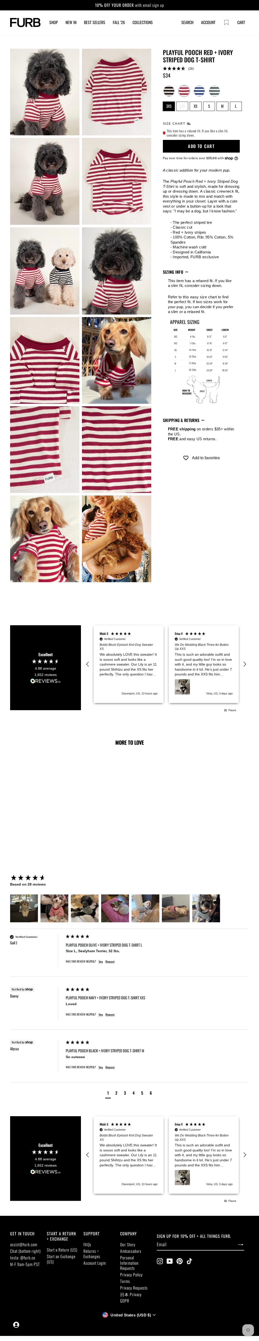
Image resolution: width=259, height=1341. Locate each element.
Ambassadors (130, 1251)
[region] (166, 664)
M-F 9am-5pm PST (25, 1264)
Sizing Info (173, 272)
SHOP (53, 22)
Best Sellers (94, 22)
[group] (36, 878)
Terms (125, 1281)
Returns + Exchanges (91, 1253)
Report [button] (110, 961)
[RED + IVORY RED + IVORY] (184, 91)
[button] (201, 69)
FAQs (87, 1244)
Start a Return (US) (62, 1250)
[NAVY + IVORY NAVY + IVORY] (199, 91)
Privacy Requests (134, 1288)
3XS (168, 106)
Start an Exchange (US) (61, 1259)
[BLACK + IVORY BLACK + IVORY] (169, 91)
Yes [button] (100, 961)
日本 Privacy (131, 1294)
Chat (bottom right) (25, 1251)
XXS (182, 106)
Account (208, 22)
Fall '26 (119, 22)
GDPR (124, 1301)
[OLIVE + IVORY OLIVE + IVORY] (214, 91)
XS (195, 106)
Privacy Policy (131, 1275)
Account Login (94, 1263)
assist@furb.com (23, 1244)
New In (71, 22)
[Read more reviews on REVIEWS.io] (45, 681)
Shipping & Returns (181, 420)
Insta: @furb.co (22, 1258)
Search (187, 22)
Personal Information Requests (129, 1263)
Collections (143, 22)
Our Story (127, 1244)
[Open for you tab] (16, 1325)
